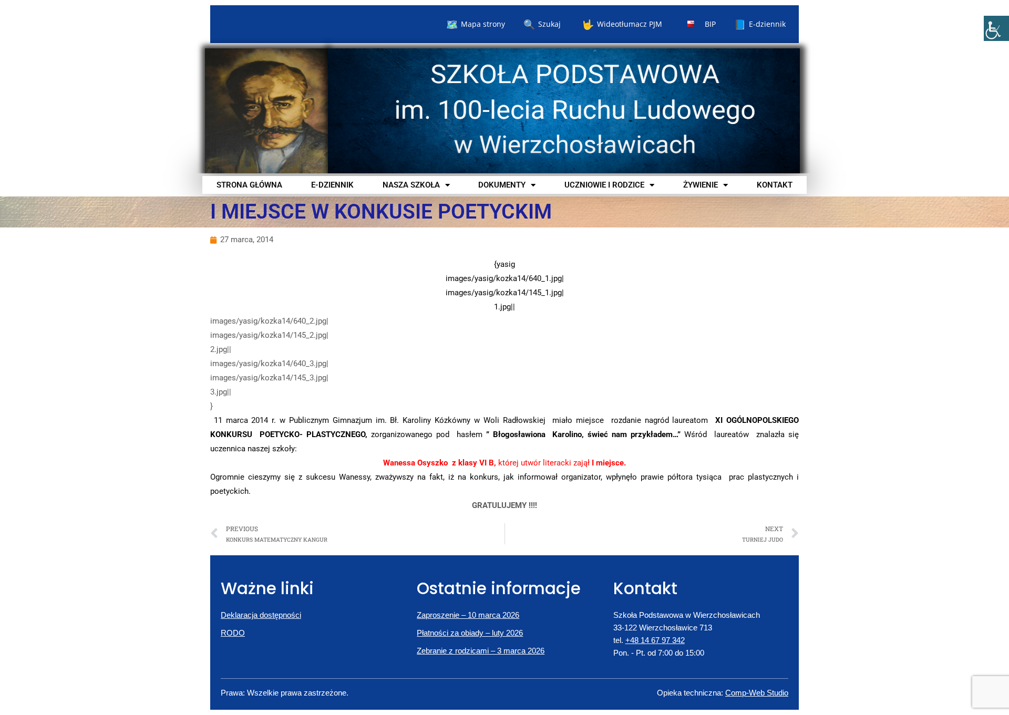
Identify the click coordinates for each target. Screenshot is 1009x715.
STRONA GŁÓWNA (249, 185)
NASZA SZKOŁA (411, 185)
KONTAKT (774, 185)
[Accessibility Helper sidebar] (996, 28)
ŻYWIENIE (700, 185)
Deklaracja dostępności (261, 614)
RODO (233, 632)
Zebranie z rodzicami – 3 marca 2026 (480, 650)
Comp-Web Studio (756, 692)
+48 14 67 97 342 (655, 640)
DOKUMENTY (502, 185)
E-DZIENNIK (332, 185)
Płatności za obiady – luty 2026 (470, 632)
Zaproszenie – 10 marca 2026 (468, 614)
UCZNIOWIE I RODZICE (604, 185)
